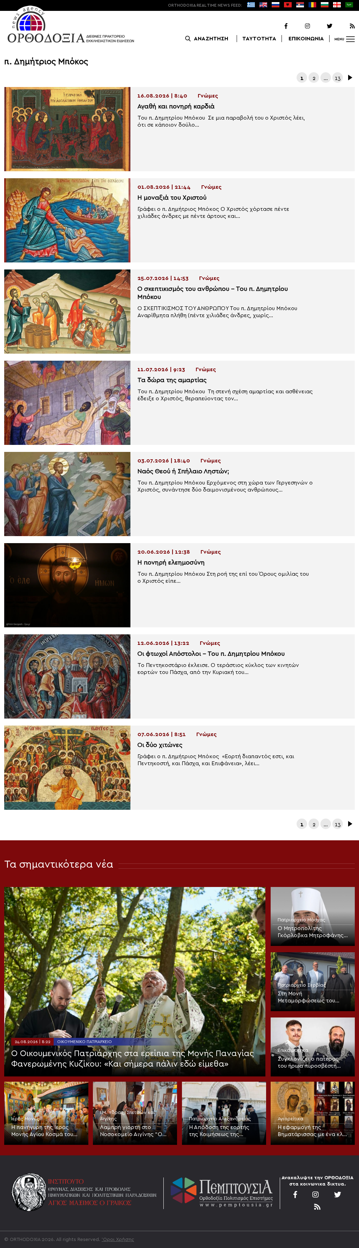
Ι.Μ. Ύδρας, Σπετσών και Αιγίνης (127, 1115)
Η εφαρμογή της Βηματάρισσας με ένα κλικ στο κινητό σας (313, 1131)
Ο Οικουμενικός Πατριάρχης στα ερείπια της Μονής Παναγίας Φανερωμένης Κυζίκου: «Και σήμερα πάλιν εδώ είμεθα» (132, 1058)
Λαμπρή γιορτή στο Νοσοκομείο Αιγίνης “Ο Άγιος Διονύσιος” (131, 1131)
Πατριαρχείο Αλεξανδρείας (220, 1118)
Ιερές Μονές (25, 1118)
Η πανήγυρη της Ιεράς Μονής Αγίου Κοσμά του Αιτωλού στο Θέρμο (42, 1131)
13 (338, 78)
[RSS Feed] (344, 26)
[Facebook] (276, 26)
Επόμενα (349, 77)
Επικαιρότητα (293, 1050)
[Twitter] (321, 26)
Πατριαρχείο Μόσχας (301, 919)
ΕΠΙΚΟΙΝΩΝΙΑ (306, 38)
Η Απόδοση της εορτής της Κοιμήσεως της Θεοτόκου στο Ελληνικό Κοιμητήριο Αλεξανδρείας (223, 1131)
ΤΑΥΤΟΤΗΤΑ (259, 38)
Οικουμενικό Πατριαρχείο (84, 1042)
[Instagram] (299, 26)
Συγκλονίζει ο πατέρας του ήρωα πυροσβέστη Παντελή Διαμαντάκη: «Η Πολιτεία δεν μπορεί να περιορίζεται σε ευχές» (310, 1062)
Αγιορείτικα (290, 1118)
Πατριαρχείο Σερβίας (302, 985)
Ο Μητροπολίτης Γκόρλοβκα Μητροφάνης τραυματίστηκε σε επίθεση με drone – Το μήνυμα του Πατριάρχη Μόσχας (312, 932)
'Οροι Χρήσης (118, 1239)
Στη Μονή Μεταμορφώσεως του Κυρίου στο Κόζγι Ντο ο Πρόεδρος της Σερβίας (308, 997)
